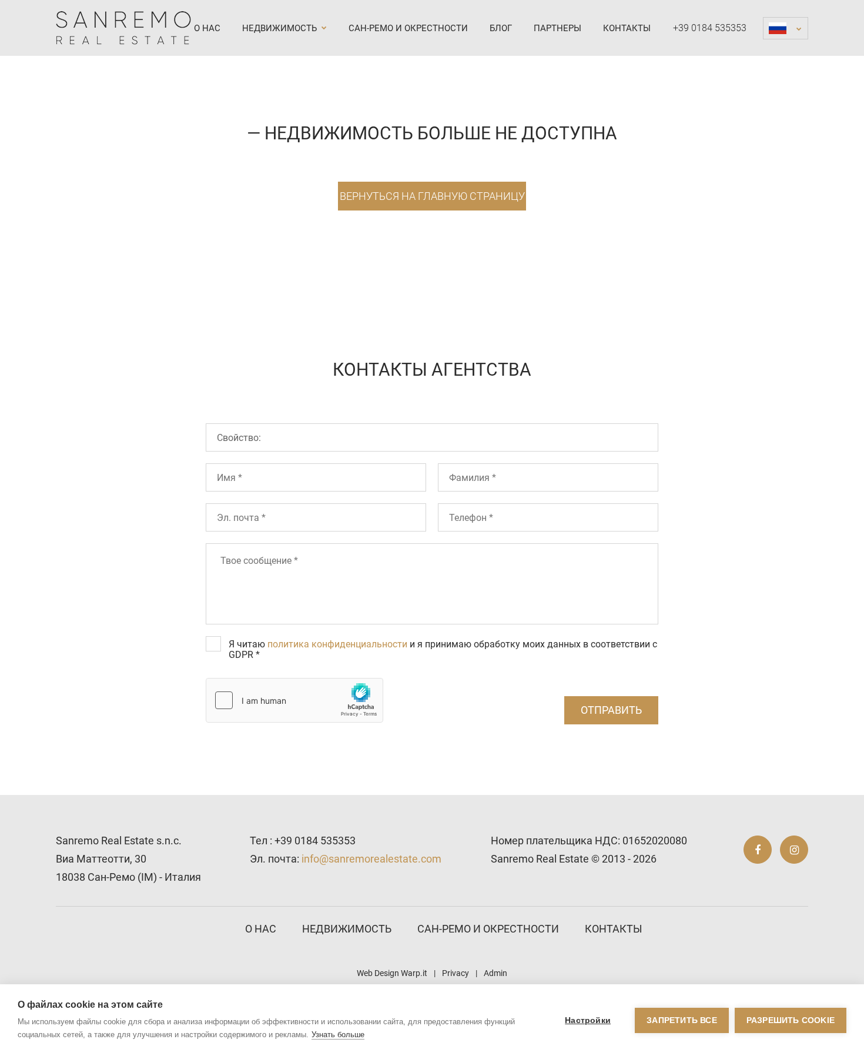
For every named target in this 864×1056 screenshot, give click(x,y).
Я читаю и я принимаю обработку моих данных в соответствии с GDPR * (443, 649)
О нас (207, 28)
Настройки (588, 1020)
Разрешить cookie (790, 1020)
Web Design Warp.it (392, 973)
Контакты (627, 28)
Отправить (611, 710)
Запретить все (682, 1020)
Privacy (455, 973)
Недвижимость (280, 28)
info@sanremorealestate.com (371, 859)
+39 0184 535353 (709, 28)
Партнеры (557, 28)
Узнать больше (338, 1034)
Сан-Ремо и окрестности (408, 28)
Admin (495, 973)
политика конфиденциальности (337, 644)
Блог (501, 28)
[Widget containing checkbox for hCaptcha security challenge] (294, 700)
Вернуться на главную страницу (432, 196)
